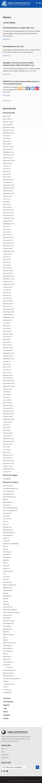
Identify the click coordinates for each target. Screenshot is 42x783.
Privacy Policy (14, 778)
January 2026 (7, 124)
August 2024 (6, 163)
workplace (6, 692)
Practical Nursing (8, 620)
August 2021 (6, 254)
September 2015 (8, 419)
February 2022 (7, 237)
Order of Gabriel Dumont (10, 612)
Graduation (6, 557)
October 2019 (7, 314)
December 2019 (7, 309)
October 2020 (7, 281)
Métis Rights (6, 596)
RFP (4, 637)
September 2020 (8, 284)
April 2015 (6, 430)
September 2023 (8, 193)
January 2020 (7, 306)
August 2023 (6, 196)
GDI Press (5, 554)
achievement (7, 486)
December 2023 (7, 185)
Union (4, 687)
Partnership (6, 615)
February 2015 (7, 433)
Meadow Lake (7, 587)
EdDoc (5, 524)
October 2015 (7, 416)
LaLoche (5, 579)
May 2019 (6, 325)
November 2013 (7, 463)
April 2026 (6, 116)
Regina (5, 631)
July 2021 (5, 257)
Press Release (7, 623)
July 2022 (6, 226)
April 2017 (6, 369)
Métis (4, 593)
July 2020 (6, 290)
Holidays (5, 568)
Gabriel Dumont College (10, 543)
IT (3, 574)
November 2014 (7, 441)
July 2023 (6, 199)
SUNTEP (5, 665)
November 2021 (7, 246)
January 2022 (7, 240)
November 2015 (7, 414)
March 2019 (6, 331)
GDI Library (6, 552)
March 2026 (6, 119)
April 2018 (6, 342)
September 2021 (8, 251)
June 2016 (6, 394)
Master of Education (8, 585)
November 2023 (7, 188)
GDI (4, 549)
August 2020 (7, 287)
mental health (7, 590)
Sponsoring (6, 656)
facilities (5, 538)
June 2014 (6, 449)
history (5, 565)
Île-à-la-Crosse (7, 571)
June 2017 (6, 364)
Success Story (7, 662)
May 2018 (6, 339)
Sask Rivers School (8, 643)
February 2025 (7, 146)
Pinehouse (6, 618)
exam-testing (7, 535)
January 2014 (7, 458)
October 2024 (7, 157)
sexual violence (7, 651)
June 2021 (6, 259)
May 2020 (6, 295)
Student (5, 659)
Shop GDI (4, 758)
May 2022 (6, 229)
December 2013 (7, 460)
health (5, 560)
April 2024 (6, 174)
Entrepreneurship (8, 532)
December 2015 (7, 411)
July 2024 (6, 166)
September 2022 (8, 223)
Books (4, 499)
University (6, 689)
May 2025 (6, 141)
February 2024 (7, 179)
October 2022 (7, 221)
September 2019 (8, 317)
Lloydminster (7, 582)
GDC (4, 546)
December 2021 (7, 243)
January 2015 (7, 436)
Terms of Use (4, 778)
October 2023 (7, 190)
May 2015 (5, 427)
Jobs (3, 752)
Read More (6, 39)
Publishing (6, 626)
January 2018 (7, 350)
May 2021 (5, 262)
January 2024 (7, 182)
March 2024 (6, 177)
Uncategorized (7, 684)
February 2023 (7, 210)
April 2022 (6, 232)
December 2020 (8, 276)
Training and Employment (10, 678)
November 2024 (8, 155)
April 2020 (6, 298)
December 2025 (7, 127)
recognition (6, 629)
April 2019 (6, 328)
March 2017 (6, 372)
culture (5, 516)
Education (6, 527)
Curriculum (6, 519)
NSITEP (5, 604)
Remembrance (7, 634)
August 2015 (6, 422)
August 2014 (6, 444)
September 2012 (8, 469)
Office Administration (9, 609)
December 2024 (8, 152)
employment (7, 530)
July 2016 (6, 391)
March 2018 (6, 345)
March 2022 (6, 234)
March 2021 (6, 268)
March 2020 (6, 301)
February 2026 (7, 122)
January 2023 (7, 212)
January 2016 (7, 408)
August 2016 (6, 389)
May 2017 (5, 367)
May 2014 (6, 452)
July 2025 (6, 135)
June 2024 (6, 168)
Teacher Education (8, 670)
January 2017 (7, 378)
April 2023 (6, 204)
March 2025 (6, 144)
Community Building (9, 508)
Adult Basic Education (9, 488)
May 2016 (6, 397)
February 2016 (7, 405)
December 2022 (7, 215)
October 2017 (7, 356)
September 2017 (8, 358)
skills (4, 654)
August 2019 (6, 320)
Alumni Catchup (8, 491)
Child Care (6, 505)
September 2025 (8, 133)
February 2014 (7, 455)
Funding (5, 541)
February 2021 (7, 270)
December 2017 (7, 353)
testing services (7, 673)
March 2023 (6, 207)
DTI (4, 521)
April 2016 (6, 400)
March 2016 (6, 403)
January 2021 (7, 273)
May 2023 (6, 201)
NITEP (4, 601)
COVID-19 (6, 513)
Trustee (5, 681)
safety (4, 640)
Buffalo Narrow (7, 502)
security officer (7, 648)
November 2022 (7, 218)
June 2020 (6, 292)
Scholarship (6, 645)
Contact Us (5, 755)
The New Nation (7, 676)
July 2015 (5, 425)
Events (9, 667)
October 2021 (7, 248)
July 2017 (5, 361)
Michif (4, 598)
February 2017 (7, 375)
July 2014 (6, 447)
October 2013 (7, 466)
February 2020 (7, 303)
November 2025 (7, 130)
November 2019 (7, 312)
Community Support (9, 510)
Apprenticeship (7, 494)
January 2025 (7, 149)
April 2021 (6, 265)
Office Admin (7, 607)
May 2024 (6, 171)
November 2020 (8, 279)
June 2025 (6, 138)
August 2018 (6, 336)
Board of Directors (8, 497)
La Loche (5, 576)
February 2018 (7, 347)
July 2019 (6, 323)
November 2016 (8, 383)
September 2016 (8, 386)
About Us (4, 749)
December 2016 (8, 380)
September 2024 (8, 160)
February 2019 (7, 334)
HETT (4, 563)
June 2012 (6, 471)
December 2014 (7, 438)
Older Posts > (7, 100)
